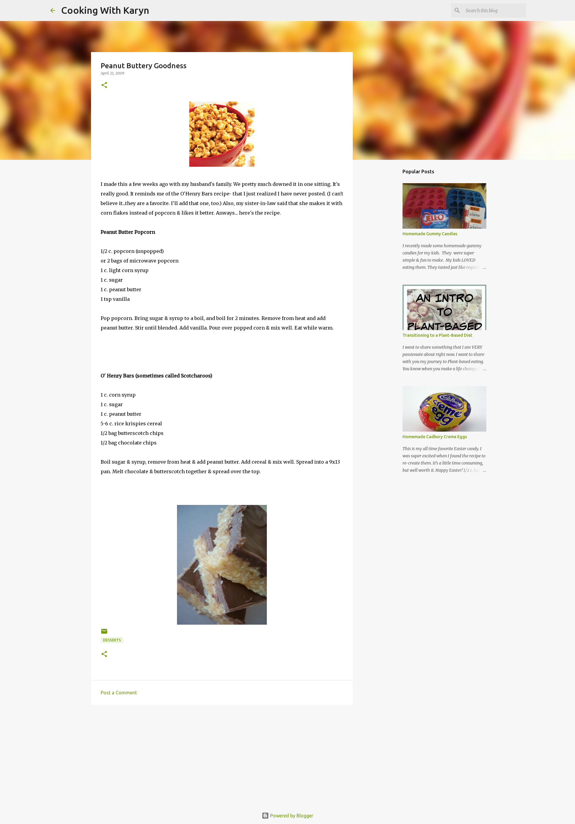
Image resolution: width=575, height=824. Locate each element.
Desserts (112, 640)
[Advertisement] (222, 756)
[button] (104, 85)
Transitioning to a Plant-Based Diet (437, 335)
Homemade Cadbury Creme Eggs (434, 436)
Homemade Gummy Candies (429, 233)
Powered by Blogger (291, 815)
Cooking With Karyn (105, 10)
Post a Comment (119, 692)
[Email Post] (104, 633)
